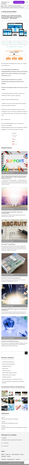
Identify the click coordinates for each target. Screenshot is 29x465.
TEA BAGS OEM (5, 368)
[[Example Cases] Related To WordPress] (18, 394)
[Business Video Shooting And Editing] (25, 400)
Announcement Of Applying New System (9, 423)
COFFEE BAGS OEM (6, 370)
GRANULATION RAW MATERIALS (8, 364)
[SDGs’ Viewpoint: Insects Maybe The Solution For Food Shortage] (18, 400)
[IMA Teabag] (11, 394)
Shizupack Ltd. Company (17, 463)
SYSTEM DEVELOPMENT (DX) (8, 361)
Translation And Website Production (10, 341)
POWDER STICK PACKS (7, 366)
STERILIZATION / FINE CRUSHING (8, 375)
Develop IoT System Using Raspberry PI (10, 278)
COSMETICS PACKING (6, 377)
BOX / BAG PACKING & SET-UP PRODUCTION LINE (12, 379)
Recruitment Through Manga (8, 244)
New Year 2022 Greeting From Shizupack (9, 419)
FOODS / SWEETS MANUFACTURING (9, 372)
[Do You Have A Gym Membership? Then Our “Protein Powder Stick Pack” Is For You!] (11, 400)
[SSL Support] (25, 394)
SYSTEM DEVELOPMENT (9, 11)
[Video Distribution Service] (4, 400)
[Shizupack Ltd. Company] (7, 2)
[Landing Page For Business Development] (18, 407)
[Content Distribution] (25, 407)
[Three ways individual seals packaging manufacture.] (4, 394)
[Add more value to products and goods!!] (11, 407)
